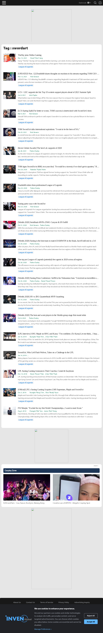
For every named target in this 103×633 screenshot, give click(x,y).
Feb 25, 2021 (22, 132)
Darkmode (83, 3)
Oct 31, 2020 (22, 225)
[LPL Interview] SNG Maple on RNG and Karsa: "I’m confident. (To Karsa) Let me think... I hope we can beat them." (59, 334)
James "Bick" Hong (50, 411)
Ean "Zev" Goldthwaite (53, 355)
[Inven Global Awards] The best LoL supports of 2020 (40, 148)
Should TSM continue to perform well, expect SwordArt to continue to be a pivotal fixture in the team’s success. (56, 117)
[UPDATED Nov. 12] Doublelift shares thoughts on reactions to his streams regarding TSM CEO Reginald (59, 73)
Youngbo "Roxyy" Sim (37, 392)
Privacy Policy (63, 602)
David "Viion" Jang (36, 58)
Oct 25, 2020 (22, 281)
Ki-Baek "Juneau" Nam (37, 355)
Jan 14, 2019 (22, 355)
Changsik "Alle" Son (36, 411)
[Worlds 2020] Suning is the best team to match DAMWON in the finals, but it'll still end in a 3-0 (57, 241)
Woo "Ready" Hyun (83, 355)
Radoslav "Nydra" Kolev (38, 169)
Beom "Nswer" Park (37, 374)
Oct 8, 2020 (22, 318)
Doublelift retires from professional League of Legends (40, 185)
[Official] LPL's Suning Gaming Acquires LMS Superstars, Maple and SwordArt (50, 389)
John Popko (33, 95)
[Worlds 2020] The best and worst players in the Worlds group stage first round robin (52, 315)
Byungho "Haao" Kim (37, 337)
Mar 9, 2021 (22, 114)
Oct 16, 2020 (22, 299)
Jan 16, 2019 (22, 337)
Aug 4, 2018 (22, 411)
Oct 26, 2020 (22, 262)
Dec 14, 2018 (22, 374)
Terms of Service (46, 602)
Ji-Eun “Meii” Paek (51, 337)
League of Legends (26, 66)
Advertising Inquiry (82, 602)
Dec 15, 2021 (22, 58)
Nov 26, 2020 (22, 169)
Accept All (91, 621)
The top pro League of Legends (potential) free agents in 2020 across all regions (50, 259)
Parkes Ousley (34, 151)
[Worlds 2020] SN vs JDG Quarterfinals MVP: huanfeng (41, 296)
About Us (17, 602)
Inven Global (14, 2)
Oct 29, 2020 (22, 244)
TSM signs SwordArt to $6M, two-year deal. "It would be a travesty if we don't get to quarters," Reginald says (59, 166)
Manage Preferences (42, 629)
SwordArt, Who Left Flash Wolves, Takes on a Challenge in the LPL (46, 352)
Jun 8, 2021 (22, 95)
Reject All (91, 615)
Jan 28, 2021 (22, 151)
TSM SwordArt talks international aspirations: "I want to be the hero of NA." (49, 129)
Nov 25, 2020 (22, 188)
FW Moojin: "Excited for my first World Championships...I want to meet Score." (50, 408)
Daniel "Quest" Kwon (48, 281)
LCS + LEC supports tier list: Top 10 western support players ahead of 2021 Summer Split (54, 92)
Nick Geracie (34, 76)
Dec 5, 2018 (22, 392)
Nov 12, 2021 (22, 76)
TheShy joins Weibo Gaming (29, 55)
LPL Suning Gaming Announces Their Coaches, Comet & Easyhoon (46, 371)
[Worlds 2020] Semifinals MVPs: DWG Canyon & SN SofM (43, 222)
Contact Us (30, 602)
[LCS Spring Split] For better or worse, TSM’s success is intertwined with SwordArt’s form (54, 111)
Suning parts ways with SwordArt (31, 204)
